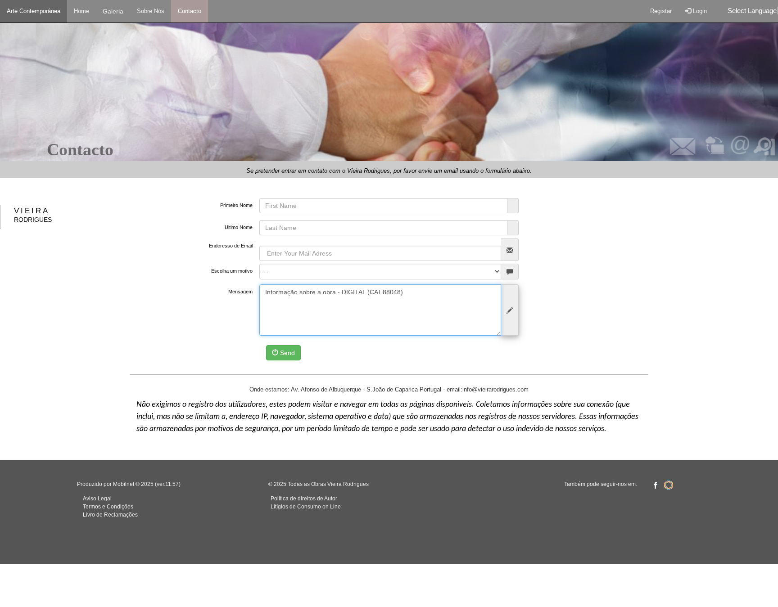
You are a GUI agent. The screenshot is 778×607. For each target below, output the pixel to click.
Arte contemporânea (33, 11)
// (389, 259)
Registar (661, 11)
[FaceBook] (655, 484)
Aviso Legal (97, 498)
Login (699, 11)
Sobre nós (150, 11)
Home (81, 11)
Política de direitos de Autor (304, 498)
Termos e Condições (108, 507)
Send (286, 352)
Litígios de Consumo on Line (306, 507)
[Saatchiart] (668, 484)
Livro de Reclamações (110, 515)
